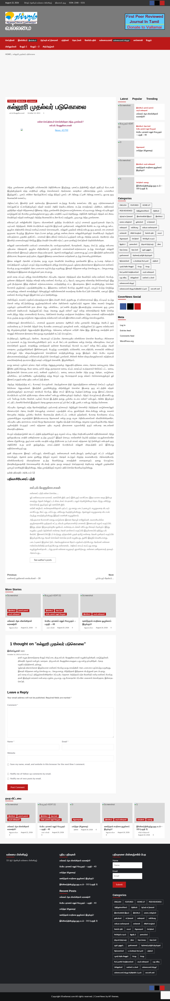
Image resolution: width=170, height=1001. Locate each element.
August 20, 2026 (63, 628)
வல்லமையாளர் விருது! (127, 283)
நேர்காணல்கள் (124, 261)
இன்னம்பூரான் (13, 651)
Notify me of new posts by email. (25, 779)
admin (76, 830)
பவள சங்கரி (50, 628)
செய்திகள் (10, 40)
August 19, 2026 (102, 628)
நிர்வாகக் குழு (60, 3)
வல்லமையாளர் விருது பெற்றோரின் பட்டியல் (133, 288)
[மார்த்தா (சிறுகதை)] (119, 142)
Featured (11, 101)
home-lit (146, 205)
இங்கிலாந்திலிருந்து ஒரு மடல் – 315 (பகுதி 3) (78, 885)
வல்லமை (18, 27)
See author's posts (43, 560)
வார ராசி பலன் (155, 288)
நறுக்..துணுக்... (147, 249)
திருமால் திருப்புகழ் (147, 244)
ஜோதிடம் (123, 244)
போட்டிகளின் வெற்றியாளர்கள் (129, 272)
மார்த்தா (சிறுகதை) (144, 150)
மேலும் (149, 40)
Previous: (24, 576)
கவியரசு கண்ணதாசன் (149, 227)
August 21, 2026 (27, 628)
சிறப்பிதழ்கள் (48, 46)
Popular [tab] (136, 98)
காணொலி (138, 40)
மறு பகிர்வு (123, 277)
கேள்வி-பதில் (90, 40)
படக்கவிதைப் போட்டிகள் (141, 261)
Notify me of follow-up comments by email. (30, 774)
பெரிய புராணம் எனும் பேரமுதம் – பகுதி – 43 (78, 867)
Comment (12, 705)
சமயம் (160, 233)
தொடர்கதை (124, 249)
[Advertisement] (85, 77)
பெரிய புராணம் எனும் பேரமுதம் (56, 614)
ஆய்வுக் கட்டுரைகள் (49, 40)
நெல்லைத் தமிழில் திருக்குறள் (142, 255)
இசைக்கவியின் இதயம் (144, 216)
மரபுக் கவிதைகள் (14, 614)
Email (65, 742)
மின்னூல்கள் (10, 46)
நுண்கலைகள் (124, 255)
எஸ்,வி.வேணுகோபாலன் (17, 113)
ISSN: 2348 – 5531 (77, 3)
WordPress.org (127, 341)
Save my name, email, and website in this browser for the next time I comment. (47, 764)
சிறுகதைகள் (140, 147)
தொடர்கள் (76, 40)
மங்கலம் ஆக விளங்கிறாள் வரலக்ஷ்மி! (75, 861)
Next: (105, 576)
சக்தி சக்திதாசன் (143, 832)
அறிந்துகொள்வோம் (142, 210)
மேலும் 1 (23, 46)
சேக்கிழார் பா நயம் (149, 238)
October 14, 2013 (34, 113)
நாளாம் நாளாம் (23, 610)
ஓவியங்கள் (139, 222)
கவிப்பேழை (134, 227)
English (123, 205)
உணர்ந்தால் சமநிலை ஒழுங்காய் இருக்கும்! (77, 879)
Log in (122, 325)
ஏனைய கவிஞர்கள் (126, 222)
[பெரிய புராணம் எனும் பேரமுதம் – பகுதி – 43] (60, 606)
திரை (159, 244)
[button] (163, 43)
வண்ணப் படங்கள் (148, 277)
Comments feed (127, 336)
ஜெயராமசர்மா (13, 628)
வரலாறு (146, 182)
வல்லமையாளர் (114, 40)
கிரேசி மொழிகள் (135, 233)
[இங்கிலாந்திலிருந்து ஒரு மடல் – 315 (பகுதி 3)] (119, 179)
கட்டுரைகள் (32, 101)
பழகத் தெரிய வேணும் (127, 266)
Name (10, 742)
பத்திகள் (65, 40)
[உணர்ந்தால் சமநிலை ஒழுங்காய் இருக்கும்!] (98, 606)
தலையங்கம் (133, 244)
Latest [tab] (123, 98)
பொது (140, 266)
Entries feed (125, 331)
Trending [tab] (152, 98)
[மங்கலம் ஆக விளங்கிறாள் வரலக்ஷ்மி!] (23, 606)
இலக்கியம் (27, 40)
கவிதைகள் (123, 227)
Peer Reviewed (126, 210)
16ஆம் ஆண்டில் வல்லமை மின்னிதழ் (38, 3)
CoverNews (99, 996)
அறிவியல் (156, 210)
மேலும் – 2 (34, 46)
